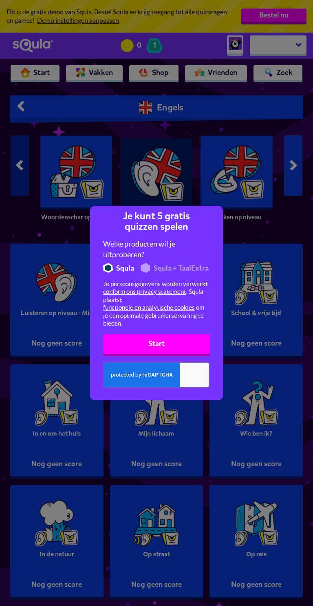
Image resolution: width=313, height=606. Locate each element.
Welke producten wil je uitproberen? (139, 249)
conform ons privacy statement (144, 291)
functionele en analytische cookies (149, 307)
